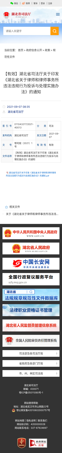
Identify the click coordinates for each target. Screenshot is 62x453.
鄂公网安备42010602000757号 (32, 410)
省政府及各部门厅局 (31, 363)
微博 (28, 3)
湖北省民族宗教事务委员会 (31, 357)
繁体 (36, 3)
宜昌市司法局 (31, 367)
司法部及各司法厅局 (31, 353)
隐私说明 (31, 420)
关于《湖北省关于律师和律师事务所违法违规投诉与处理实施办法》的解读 (32, 214)
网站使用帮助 (31, 402)
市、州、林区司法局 (31, 373)
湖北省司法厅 (31, 15)
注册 (50, 3)
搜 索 (54, 31)
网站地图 (19, 420)
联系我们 (42, 420)
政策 (47, 50)
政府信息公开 (34, 50)
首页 (20, 50)
